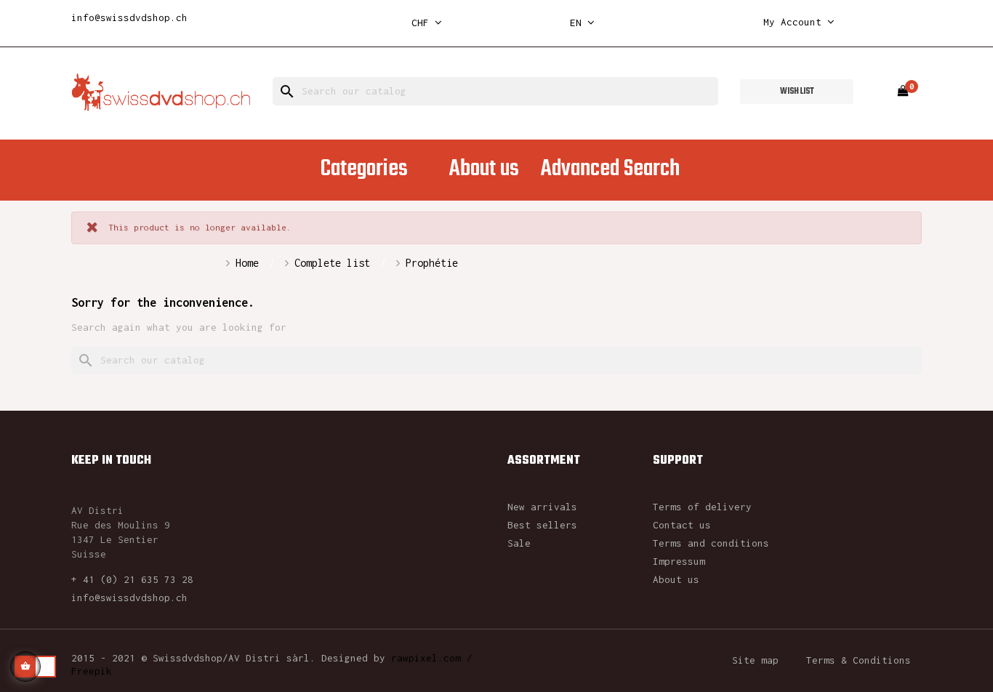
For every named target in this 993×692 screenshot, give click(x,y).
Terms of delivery (702, 506)
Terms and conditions (711, 543)
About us (676, 579)
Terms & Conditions (858, 660)
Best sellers (542, 525)
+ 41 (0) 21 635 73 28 (132, 579)
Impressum (679, 561)
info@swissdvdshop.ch (129, 17)
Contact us (682, 525)
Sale (519, 543)
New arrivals (542, 506)
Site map (755, 660)
